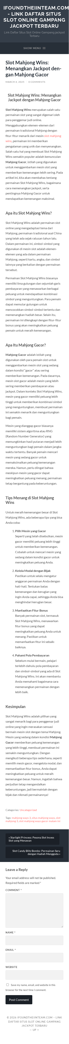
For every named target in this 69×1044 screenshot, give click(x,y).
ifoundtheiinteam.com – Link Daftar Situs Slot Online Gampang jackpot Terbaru (35, 1021)
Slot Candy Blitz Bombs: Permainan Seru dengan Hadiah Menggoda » (36, 852)
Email (11, 949)
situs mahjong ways (43, 817)
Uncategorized (28, 810)
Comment (14, 890)
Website (11, 967)
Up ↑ (36, 1029)
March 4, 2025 (15, 81)
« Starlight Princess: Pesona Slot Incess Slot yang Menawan (31, 839)
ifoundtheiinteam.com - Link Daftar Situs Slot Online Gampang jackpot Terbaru (36, 17)
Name (10, 932)
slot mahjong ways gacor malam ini (39, 821)
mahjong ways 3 (21, 817)
